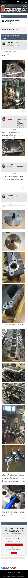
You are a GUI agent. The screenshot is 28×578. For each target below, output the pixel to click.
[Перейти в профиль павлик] (3, 119)
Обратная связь (19, 575)
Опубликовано (9, 51)
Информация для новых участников (12, 20)
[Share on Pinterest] (15, 568)
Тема (11, 575)
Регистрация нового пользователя (14, 544)
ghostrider (10, 31)
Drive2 (18, 121)
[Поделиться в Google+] (6, 568)
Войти (14, 553)
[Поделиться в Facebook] (4, 568)
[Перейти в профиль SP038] (3, 21)
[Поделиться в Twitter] (2, 568)
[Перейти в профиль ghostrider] (3, 43)
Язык (6, 575)
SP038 (18, 572)
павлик (9, 118)
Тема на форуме (21, 125)
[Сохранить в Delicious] (11, 568)
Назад (5, 38)
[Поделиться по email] (13, 568)
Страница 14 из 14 (14, 38)
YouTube (18, 122)
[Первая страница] (2, 39)
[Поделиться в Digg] (8, 568)
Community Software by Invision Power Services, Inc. (14, 576)
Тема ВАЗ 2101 (12, 572)
